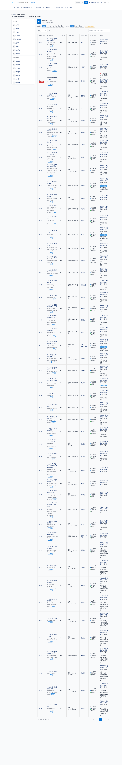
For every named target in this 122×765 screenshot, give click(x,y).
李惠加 (83, 272)
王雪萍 (83, 297)
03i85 (103, 666)
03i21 (102, 492)
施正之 (83, 524)
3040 (40, 536)
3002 (40, 54)
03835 (103, 315)
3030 (40, 407)
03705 (103, 520)
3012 (40, 185)
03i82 (103, 578)
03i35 (103, 595)
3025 (40, 345)
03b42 (103, 280)
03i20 (103, 306)
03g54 (103, 543)
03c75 (103, 64)
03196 (103, 292)
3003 (40, 67)
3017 (40, 248)
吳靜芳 (83, 145)
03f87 (103, 415)
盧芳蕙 (83, 185)
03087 (103, 390)
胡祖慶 (83, 567)
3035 (40, 470)
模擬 (51, 46)
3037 (40, 495)
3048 (40, 673)
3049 (40, 690)
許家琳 (83, 383)
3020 (40, 285)
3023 (40, 320)
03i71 (102, 39)
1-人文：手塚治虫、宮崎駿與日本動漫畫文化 (52, 465)
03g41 (103, 140)
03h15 (103, 91)
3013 (40, 198)
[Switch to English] (101, 2)
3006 (40, 108)
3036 (40, 483)
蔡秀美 (83, 170)
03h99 (103, 560)
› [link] (107, 45)
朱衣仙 (83, 638)
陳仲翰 (83, 495)
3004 (40, 80)
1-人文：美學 (51, 393)
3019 (40, 272)
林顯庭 (83, 67)
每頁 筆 (44, 30)
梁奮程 (83, 96)
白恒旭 (83, 54)
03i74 (102, 533)
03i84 (103, 630)
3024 (40, 332)
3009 (40, 145)
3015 (40, 220)
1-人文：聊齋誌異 (52, 671)
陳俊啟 (83, 248)
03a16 (103, 378)
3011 (40, 170)
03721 (103, 128)
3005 (40, 96)
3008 (40, 132)
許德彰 (83, 620)
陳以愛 (83, 157)
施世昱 (83, 432)
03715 (103, 215)
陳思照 (83, 358)
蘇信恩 (83, 483)
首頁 (13, 14)
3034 (40, 456)
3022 (40, 308)
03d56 (103, 166)
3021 (40, 297)
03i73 (103, 340)
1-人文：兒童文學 (52, 270)
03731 (103, 152)
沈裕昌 (83, 395)
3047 (40, 655)
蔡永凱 (83, 320)
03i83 (103, 648)
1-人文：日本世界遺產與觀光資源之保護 (52, 504)
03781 (103, 268)
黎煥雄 (83, 535)
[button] (47, 7)
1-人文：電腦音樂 (52, 618)
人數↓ (76, 26)
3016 (40, 234)
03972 (103, 467)
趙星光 (83, 42)
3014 (40, 209)
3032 (40, 432)
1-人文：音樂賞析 (52, 295)
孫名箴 (83, 602)
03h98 (103, 613)
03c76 (103, 50)
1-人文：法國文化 (52, 566)
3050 (40, 708)
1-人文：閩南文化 (52, 205)
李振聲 (83, 332)
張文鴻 (83, 444)
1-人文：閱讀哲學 (52, 104)
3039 (40, 524)
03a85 (103, 480)
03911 (103, 103)
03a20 (103, 354)
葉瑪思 (83, 550)
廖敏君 (83, 419)
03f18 (103, 79)
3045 (40, 620)
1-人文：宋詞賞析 (52, 257)
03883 (103, 366)
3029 (40, 395)
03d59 (103, 179)
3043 (40, 585)
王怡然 (83, 456)
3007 (40, 120)
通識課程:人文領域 (104, 41)
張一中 (83, 108)
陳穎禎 (83, 585)
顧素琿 (83, 370)
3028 (40, 383)
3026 (40, 358)
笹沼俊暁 (83, 285)
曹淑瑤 (83, 198)
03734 (103, 195)
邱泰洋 (83, 407)
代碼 (72, 26)
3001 (40, 42)
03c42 (103, 228)
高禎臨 (83, 690)
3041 (40, 550)
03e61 (103, 441)
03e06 (103, 403)
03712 (103, 452)
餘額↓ (81, 26)
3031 (40, 419)
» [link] (108, 719)
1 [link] (100, 719)
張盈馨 (83, 120)
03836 (103, 327)
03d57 (103, 206)
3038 (40, 509)
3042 (40, 567)
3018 (40, 260)
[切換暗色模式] (108, 2)
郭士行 (83, 234)
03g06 (103, 701)
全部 (44, 26)
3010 (40, 157)
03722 (103, 427)
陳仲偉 (83, 470)
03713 (103, 244)
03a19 (103, 256)
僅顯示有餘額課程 (89, 26)
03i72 (102, 116)
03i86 (103, 683)
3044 (40, 602)
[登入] (98, 2)
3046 (40, 638)
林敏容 (83, 509)
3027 (40, 370)
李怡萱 (83, 81)
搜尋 (86, 2)
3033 (40, 444)
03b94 (103, 507)
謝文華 (83, 673)
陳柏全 (83, 260)
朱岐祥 (83, 220)
